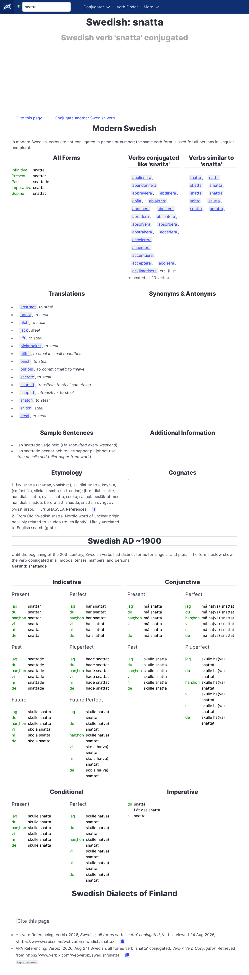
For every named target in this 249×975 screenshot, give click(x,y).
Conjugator (93, 6)
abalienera (141, 177)
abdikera (168, 193)
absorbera (167, 224)
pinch (25, 361)
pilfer (25, 353)
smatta (216, 185)
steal (24, 415)
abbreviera (142, 193)
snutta (214, 200)
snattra (216, 193)
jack (24, 330)
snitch (25, 408)
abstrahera (142, 232)
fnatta (195, 177)
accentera (141, 247)
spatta (196, 208)
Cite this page (29, 117)
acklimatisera (144, 270)
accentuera (142, 255)
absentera (166, 216)
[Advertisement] (124, 76)
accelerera (141, 239)
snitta (195, 200)
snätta (196, 193)
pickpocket (30, 345)
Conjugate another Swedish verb (85, 117)
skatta (196, 185)
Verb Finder (127, 6)
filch (24, 322)
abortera (166, 208)
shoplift (27, 384)
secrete (27, 376)
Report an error (27, 962)
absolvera (141, 224)
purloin (26, 369)
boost (25, 314)
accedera (168, 232)
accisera (166, 263)
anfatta (216, 208)
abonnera (141, 208)
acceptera (141, 263)
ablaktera (157, 200)
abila (136, 200)
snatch (26, 400)
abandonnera (144, 185)
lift (22, 338)
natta (214, 177)
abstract (28, 306)
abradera (140, 216)
